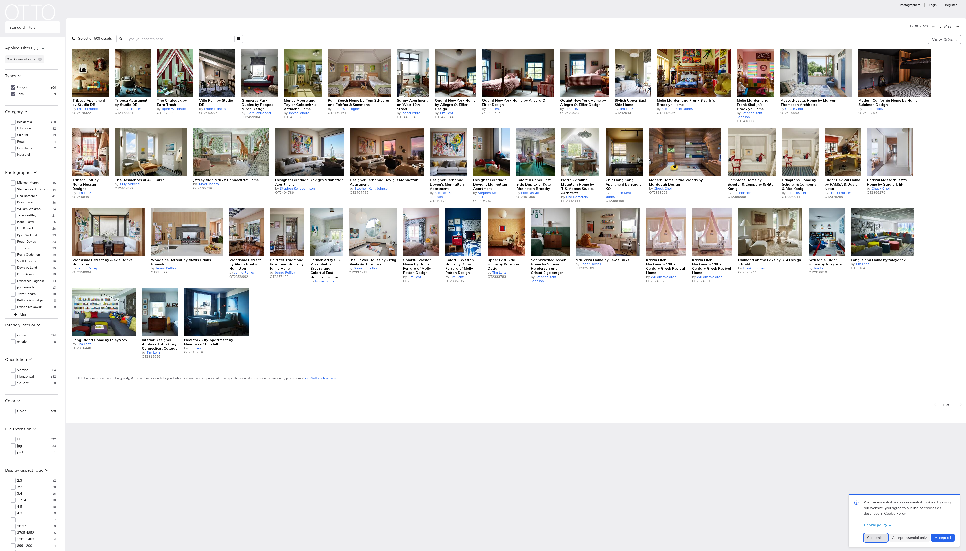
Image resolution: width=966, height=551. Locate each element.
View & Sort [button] (944, 39)
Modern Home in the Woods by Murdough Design (676, 182)
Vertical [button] (23, 370)
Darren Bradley (365, 268)
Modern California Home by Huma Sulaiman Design (888, 102)
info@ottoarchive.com (320, 378)
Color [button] (21, 411)
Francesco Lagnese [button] (31, 281)
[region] (32, 55)
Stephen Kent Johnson (679, 109)
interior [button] (22, 335)
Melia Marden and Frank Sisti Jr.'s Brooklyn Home (686, 102)
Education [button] (24, 128)
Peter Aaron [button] (25, 274)
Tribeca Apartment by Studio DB (88, 102)
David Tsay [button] (25, 202)
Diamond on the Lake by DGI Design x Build (769, 262)
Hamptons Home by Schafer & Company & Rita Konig (751, 184)
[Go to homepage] (30, 12)
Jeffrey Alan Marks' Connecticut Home (226, 180)
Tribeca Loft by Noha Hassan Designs (85, 184)
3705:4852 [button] (25, 533)
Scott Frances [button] (26, 261)
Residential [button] (25, 122)
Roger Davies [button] (26, 242)
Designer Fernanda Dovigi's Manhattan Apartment (309, 182)
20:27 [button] (21, 526)
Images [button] (22, 87)
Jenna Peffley (873, 109)
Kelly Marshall (130, 184)
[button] (40, 59)
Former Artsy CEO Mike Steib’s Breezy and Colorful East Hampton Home (326, 268)
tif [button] (18, 439)
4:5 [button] (19, 507)
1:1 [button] (19, 520)
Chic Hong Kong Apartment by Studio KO (624, 184)
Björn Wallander (174, 109)
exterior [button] (22, 342)
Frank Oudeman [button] (28, 255)
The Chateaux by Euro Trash (172, 102)
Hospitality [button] (24, 148)
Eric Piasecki (741, 193)
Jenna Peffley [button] (26, 215)
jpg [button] (19, 446)
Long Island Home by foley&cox (878, 260)
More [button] (24, 315)
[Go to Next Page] (958, 27)
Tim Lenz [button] (23, 248)
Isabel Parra (411, 113)
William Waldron (663, 277)
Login (933, 5)
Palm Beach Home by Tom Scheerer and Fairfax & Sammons (358, 102)
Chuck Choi (794, 109)
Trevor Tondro (299, 113)
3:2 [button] (19, 487)
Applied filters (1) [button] (21, 48)
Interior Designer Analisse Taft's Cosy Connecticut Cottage (159, 344)
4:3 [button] (19, 513)
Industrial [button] (23, 155)
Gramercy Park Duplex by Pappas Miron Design (257, 104)
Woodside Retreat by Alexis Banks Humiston (102, 262)
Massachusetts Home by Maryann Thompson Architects (809, 102)
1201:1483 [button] (25, 539)
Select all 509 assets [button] (95, 38)
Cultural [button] (22, 135)
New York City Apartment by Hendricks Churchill (208, 342)
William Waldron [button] (29, 209)
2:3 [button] (19, 481)
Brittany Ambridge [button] (30, 300)
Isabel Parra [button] (25, 222)
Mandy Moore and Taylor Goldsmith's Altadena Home (300, 104)
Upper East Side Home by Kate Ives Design (503, 264)
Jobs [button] (20, 94)
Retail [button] (21, 142)
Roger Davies (590, 264)
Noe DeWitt (530, 193)
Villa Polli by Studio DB (216, 102)
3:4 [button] (19, 494)
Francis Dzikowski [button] (29, 307)
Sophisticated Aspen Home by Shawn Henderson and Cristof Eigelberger (548, 266)
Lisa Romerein (577, 197)
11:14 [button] (21, 500)
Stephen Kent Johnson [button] (33, 189)
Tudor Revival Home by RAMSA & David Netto (842, 184)
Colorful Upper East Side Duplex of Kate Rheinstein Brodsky (533, 184)
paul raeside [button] (25, 287)
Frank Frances (88, 109)
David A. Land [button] (27, 268)
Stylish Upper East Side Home (630, 102)
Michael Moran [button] (28, 183)
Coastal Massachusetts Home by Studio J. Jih (887, 182)
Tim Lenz (446, 113)
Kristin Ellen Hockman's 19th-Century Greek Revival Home (665, 266)
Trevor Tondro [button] (26, 294)
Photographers (910, 5)
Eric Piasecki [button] (25, 229)
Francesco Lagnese (347, 109)
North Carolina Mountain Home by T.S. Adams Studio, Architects (577, 186)
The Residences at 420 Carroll (141, 180)
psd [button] (20, 452)
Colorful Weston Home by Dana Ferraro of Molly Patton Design (417, 266)
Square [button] (23, 383)
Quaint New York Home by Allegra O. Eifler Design (455, 104)
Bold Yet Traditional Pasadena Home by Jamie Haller (287, 264)
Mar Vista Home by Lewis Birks (602, 260)
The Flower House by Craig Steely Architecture (372, 262)
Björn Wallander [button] (28, 235)
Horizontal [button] (25, 377)
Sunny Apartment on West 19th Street (412, 104)
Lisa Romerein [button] (27, 196)
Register (951, 5)
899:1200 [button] (24, 546)
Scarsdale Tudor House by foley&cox (826, 262)
